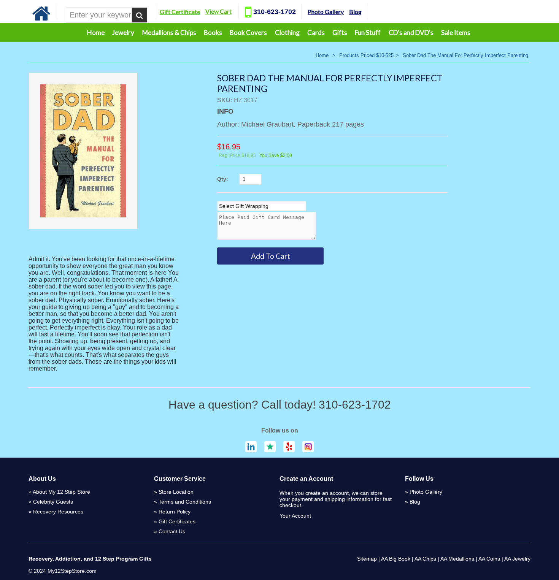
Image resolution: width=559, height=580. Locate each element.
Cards (316, 32)
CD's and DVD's (411, 32)
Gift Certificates (177, 521)
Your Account (295, 516)
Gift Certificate (180, 11)
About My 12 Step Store (61, 492)
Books (213, 32)
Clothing (287, 32)
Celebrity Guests (53, 502)
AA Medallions (457, 559)
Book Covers (248, 32)
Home (96, 32)
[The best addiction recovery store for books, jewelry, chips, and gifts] (41, 18)
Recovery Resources (58, 512)
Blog (355, 11)
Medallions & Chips (169, 32)
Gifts (339, 32)
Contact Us (172, 531)
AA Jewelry (517, 559)
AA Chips (425, 559)
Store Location (176, 492)
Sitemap (367, 559)
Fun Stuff (368, 32)
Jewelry (123, 32)
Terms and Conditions (185, 502)
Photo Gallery (326, 11)
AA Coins (489, 559)
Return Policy (175, 512)
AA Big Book (395, 559)
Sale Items (455, 32)
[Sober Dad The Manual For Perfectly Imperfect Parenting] (83, 151)
